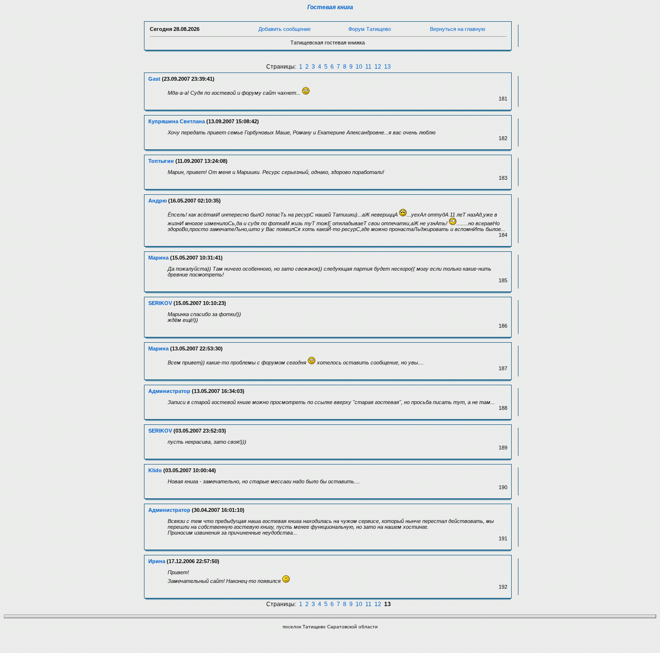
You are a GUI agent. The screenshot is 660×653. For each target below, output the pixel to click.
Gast (154, 79)
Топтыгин (161, 161)
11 (368, 66)
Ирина (156, 561)
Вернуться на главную (457, 29)
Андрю (157, 200)
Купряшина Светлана (176, 121)
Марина (158, 258)
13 (387, 66)
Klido (155, 470)
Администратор (169, 391)
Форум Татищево (369, 29)
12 (377, 66)
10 (359, 66)
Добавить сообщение (284, 29)
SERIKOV (160, 303)
